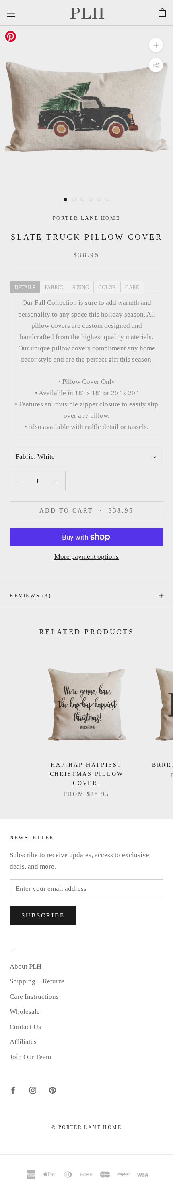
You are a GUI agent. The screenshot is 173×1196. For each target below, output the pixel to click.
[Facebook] (13, 1089)
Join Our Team (30, 1057)
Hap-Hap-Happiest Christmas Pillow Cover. (87, 774)
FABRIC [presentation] (54, 287)
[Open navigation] (11, 12)
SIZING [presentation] (80, 287)
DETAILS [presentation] (24, 287)
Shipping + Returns (37, 981)
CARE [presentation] (132, 287)
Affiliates (23, 1042)
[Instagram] (32, 1089)
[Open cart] (162, 13)
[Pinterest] (52, 1089)
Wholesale (25, 1011)
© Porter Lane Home (86, 1127)
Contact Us (25, 1027)
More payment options (86, 556)
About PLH (25, 966)
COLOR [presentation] (107, 287)
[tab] (25, 287)
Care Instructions (34, 996)
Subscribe (43, 915)
